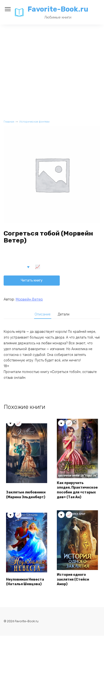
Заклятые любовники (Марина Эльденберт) (25, 494)
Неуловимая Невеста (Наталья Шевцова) (25, 581)
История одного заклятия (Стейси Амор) (73, 579)
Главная (9, 121)
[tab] (43, 314)
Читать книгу (32, 280)
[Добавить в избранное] (28, 266)
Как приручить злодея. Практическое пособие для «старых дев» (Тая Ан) (77, 490)
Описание (43, 314)
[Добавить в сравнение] (38, 266)
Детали (63, 314)
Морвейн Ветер (29, 299)
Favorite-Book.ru (58, 9)
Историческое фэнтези (34, 121)
